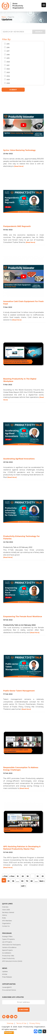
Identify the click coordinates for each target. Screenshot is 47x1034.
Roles (4, 918)
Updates (5, 971)
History (4, 915)
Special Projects (7, 950)
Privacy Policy (34, 1023)
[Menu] (44, 5)
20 (23, 876)
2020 (8, 62)
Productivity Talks (8, 955)
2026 (8, 83)
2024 (8, 76)
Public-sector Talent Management (19, 691)
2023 (8, 72)
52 (37, 876)
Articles (4, 974)
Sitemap (10, 1023)
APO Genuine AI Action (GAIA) (12, 961)
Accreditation (6, 953)
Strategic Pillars (7, 936)
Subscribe (23, 1010)
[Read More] (18, 166)
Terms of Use (21, 1023)
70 (27, 881)
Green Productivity (8, 958)
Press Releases (7, 977)
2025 (8, 79)
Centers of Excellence (9, 947)
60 (22, 881)
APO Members (7, 920)
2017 (7, 51)
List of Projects (7, 942)
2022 (8, 69)
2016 (7, 47)
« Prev (11, 876)
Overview (5, 907)
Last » (23, 886)
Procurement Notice (9, 990)
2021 (7, 65)
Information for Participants (11, 945)
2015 (7, 44)
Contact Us (6, 926)
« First (5, 876)
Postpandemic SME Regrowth (17, 226)
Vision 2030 (6, 909)
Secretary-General (8, 912)
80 (32, 881)
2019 (7, 58)
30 (28, 876)
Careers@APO (7, 987)
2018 (8, 54)
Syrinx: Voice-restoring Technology (19, 150)
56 (13, 881)
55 (8, 881)
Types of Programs (8, 939)
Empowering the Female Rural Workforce (22, 616)
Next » (41, 881)
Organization (6, 923)
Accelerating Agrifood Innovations (19, 459)
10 (18, 876)
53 (43, 876)
